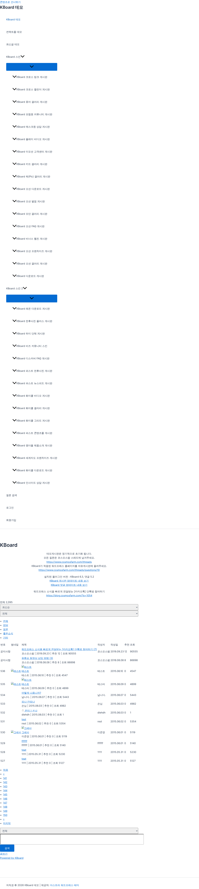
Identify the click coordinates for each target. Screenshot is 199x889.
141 (5, 778)
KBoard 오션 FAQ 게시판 (30, 226)
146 (5, 798)
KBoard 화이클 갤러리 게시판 (33, 408)
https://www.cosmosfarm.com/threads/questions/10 (69, 570)
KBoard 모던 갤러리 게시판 (31, 213)
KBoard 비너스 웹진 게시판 (31, 238)
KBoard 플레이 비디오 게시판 (33, 139)
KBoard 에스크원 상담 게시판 (33, 126)
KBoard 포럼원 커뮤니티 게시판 (34, 114)
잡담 (5, 625)
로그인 (10, 507)
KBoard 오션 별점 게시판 (30, 201)
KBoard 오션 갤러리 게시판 (31, 263)
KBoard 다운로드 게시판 (30, 276)
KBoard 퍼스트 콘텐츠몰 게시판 (34, 433)
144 (5, 790)
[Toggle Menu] (31, 66)
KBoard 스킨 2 (14, 288)
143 (5, 786)
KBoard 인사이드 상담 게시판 (33, 482)
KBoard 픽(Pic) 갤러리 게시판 (33, 176)
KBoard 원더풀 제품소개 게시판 (34, 445)
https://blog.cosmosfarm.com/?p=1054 (69, 595)
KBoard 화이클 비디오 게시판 (33, 395)
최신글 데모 (12, 44)
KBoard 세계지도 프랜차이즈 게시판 (36, 457)
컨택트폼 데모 (14, 31)
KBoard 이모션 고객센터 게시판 (34, 151)
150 (5, 815)
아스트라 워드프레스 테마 (64, 885)
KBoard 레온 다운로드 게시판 (33, 308)
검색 (7, 848)
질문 (5, 629)
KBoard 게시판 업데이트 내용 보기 (69, 580)
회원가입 (11, 520)
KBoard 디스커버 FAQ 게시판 (32, 358)
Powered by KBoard (11, 857)
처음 (5, 769)
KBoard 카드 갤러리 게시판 (31, 164)
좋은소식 (8, 633)
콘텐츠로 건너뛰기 (10, 2)
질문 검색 (11, 495)
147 (5, 802)
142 (5, 782)
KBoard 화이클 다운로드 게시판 (34, 470)
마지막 (7, 823)
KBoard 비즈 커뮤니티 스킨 (31, 345)
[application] (23, 57)
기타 (5, 637)
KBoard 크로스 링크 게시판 (31, 77)
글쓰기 (3, 853)
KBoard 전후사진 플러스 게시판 (34, 321)
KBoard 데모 (11, 7)
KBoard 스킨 (13, 56)
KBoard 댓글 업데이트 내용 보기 (69, 584)
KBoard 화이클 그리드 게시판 (33, 420)
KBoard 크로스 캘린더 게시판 (33, 89)
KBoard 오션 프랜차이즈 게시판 (34, 251)
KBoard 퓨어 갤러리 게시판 (31, 101)
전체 (5, 621)
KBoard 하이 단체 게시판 (30, 333)
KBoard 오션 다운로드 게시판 (33, 188)
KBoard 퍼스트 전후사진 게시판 (34, 370)
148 (5, 806)
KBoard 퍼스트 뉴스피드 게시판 (34, 383)
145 (5, 794)
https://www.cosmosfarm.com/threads (69, 561)
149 (5, 811)
